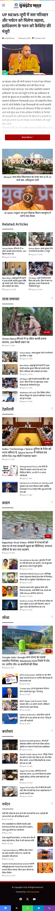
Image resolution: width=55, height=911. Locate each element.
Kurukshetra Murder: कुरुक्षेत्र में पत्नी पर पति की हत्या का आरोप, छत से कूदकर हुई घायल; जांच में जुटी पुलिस (36, 563)
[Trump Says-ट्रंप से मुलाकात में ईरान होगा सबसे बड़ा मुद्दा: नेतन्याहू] (10, 692)
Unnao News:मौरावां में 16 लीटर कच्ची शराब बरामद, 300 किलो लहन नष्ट (14, 251)
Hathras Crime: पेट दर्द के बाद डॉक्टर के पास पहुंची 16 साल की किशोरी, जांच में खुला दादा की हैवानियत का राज (36, 604)
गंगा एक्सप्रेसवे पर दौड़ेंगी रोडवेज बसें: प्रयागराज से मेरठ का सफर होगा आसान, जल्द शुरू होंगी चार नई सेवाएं (17, 827)
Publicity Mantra (32, 891)
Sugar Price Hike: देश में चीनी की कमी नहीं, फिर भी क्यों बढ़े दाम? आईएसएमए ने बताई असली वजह (35, 790)
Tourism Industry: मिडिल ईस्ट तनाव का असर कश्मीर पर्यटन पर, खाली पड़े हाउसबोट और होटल (17, 853)
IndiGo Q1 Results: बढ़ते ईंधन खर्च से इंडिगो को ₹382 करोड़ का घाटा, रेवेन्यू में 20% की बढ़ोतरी (35, 717)
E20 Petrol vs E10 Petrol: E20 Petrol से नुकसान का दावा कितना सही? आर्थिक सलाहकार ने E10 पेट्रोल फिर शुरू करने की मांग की (36, 488)
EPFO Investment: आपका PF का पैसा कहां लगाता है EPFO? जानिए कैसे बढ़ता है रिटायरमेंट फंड (36, 678)
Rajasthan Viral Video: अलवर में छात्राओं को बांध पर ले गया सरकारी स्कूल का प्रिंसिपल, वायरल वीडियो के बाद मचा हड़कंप (27, 546)
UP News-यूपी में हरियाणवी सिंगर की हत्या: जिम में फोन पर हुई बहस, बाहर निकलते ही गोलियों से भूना (40, 282)
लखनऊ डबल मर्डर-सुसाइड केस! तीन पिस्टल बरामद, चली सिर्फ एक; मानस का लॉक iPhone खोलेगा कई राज (35, 590)
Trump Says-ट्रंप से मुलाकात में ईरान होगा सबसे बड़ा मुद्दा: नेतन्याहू (34, 690)
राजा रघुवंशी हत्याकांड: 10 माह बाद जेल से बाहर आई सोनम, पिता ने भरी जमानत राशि (18, 839)
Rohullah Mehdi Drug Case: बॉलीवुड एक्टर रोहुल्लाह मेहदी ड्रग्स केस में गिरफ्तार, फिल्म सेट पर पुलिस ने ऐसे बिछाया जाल (36, 576)
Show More (27, 137)
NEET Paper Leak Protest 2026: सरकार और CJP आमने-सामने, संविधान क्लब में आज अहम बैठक (35, 704)
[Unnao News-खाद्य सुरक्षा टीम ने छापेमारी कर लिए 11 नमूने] (41, 239)
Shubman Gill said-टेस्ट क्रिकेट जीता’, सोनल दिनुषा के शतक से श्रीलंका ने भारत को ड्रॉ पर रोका (35, 395)
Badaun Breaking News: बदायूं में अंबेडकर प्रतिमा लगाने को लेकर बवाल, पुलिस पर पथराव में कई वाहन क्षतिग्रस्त (35, 744)
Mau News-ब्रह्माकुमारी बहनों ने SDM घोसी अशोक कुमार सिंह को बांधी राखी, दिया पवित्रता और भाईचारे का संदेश (14, 282)
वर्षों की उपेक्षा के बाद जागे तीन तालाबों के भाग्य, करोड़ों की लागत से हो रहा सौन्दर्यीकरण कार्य (25, 815)
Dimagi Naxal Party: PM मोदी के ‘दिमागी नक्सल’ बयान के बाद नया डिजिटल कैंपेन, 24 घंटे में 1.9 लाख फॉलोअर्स (34, 471)
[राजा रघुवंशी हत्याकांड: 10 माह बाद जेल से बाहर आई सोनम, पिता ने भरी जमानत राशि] (45, 841)
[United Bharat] (27, 5)
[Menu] (3, 6)
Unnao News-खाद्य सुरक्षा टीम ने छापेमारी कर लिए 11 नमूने (41, 250)
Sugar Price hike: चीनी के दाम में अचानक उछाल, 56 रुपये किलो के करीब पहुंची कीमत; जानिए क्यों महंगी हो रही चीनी (35, 775)
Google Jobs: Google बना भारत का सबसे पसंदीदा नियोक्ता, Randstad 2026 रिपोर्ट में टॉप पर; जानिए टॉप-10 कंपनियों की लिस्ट (26, 661)
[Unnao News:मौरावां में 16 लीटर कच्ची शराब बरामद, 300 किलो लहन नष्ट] (14, 239)
